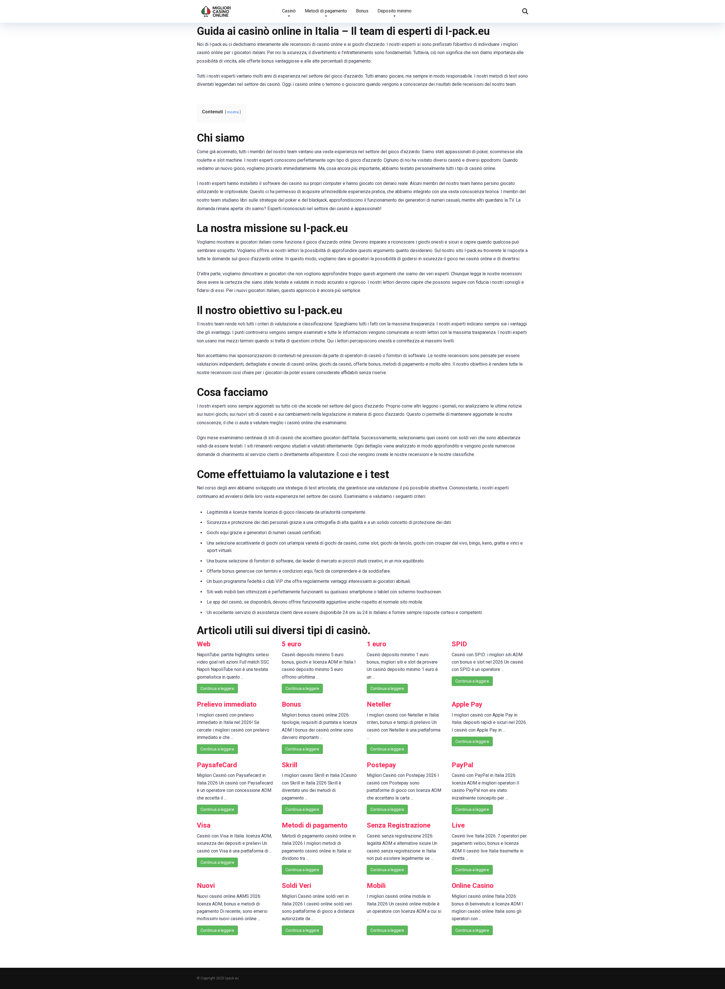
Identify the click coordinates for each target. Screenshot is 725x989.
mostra (233, 112)
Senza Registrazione (398, 825)
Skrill (289, 765)
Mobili (376, 886)
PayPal (462, 765)
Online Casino (473, 886)
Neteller (379, 704)
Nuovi (206, 886)
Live (458, 825)
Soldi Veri (296, 886)
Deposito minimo (394, 11)
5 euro (291, 644)
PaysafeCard (217, 765)
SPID (459, 644)
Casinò (289, 11)
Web (203, 644)
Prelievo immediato (227, 704)
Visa (203, 825)
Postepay (381, 765)
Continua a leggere (217, 688)
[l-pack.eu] (216, 9)
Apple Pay (467, 704)
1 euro (376, 644)
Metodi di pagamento (326, 11)
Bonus (362, 11)
